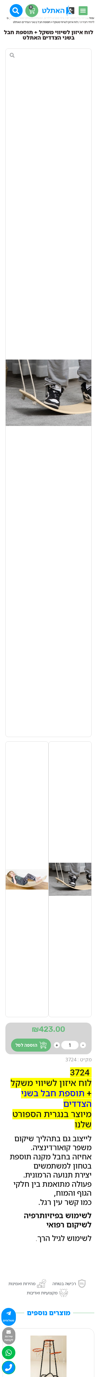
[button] (83, 10)
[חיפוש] (16, 10)
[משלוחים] (8, 1313)
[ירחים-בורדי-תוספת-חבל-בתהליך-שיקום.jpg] (48, 393)
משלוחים (8, 1320)
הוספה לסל (26, 1045)
